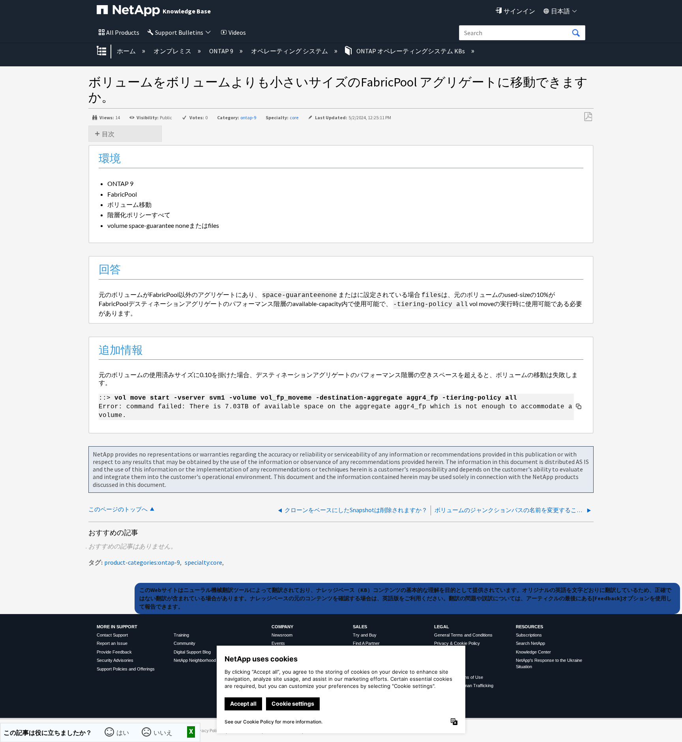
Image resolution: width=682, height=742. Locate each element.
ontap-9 (248, 117)
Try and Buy (365, 635)
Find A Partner (366, 643)
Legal (441, 626)
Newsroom (282, 635)
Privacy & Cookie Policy (457, 643)
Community (184, 643)
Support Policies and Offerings (126, 669)
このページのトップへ (118, 509)
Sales (360, 626)
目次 (108, 134)
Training (181, 635)
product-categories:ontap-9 (142, 562)
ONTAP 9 (221, 51)
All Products (122, 32)
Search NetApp (530, 643)
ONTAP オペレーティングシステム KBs (410, 51)
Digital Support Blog (192, 652)
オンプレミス (173, 51)
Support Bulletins (179, 32)
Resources (529, 626)
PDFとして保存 (588, 117)
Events (278, 643)
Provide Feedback (114, 652)
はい (122, 732)
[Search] (576, 33)
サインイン (519, 11)
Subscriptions (529, 635)
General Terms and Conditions (463, 635)
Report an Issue (112, 643)
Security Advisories (115, 660)
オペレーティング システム (290, 51)
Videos (237, 32)
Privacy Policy (207, 730)
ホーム (127, 51)
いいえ (163, 732)
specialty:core (203, 562)
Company (282, 626)
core (294, 117)
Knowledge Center (533, 652)
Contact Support (112, 635)
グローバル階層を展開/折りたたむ (106, 51)
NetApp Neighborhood (195, 660)
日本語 (560, 11)
